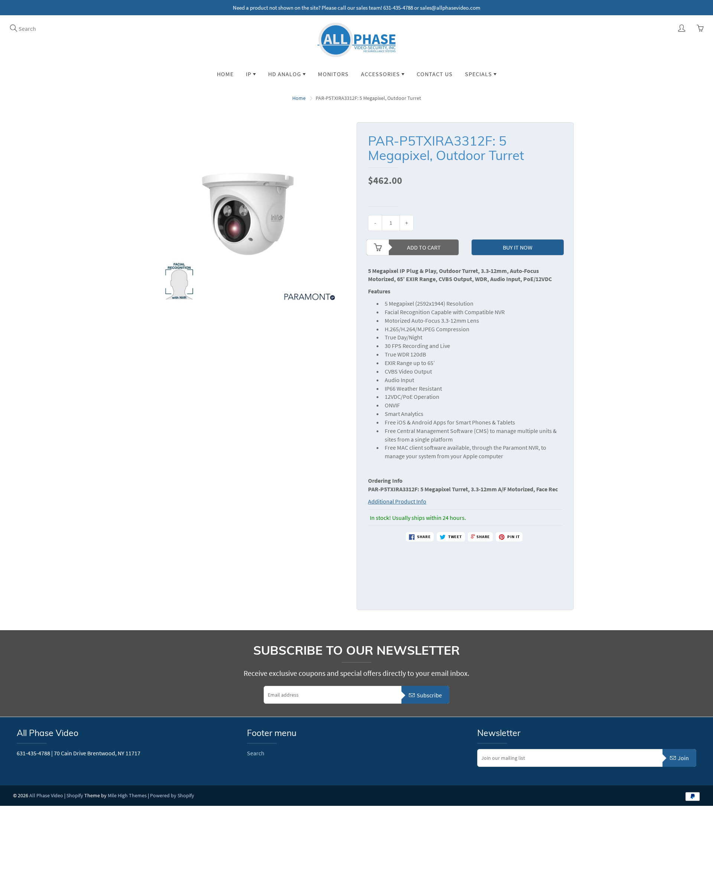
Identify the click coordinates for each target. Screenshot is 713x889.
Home (225, 74)
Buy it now (518, 247)
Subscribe (429, 695)
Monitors (333, 74)
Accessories (381, 74)
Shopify (74, 795)
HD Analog (285, 74)
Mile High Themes (127, 795)
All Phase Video (46, 795)
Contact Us (435, 74)
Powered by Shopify (172, 795)
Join (683, 758)
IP (249, 74)
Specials (479, 74)
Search (255, 753)
